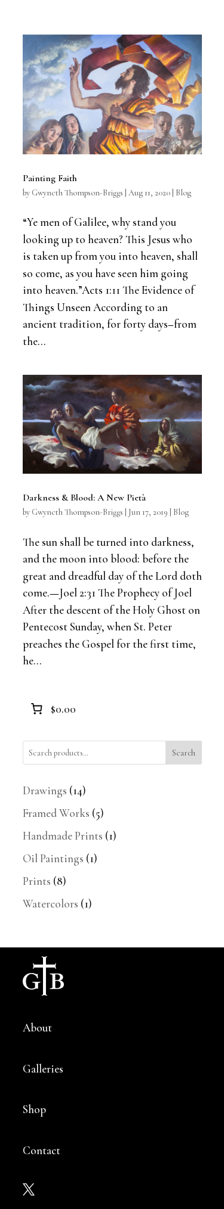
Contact (41, 1150)
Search (183, 753)
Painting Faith (50, 178)
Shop (34, 1109)
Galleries (43, 1069)
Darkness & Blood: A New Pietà (84, 498)
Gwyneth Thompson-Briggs (77, 193)
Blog (183, 193)
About (37, 1027)
